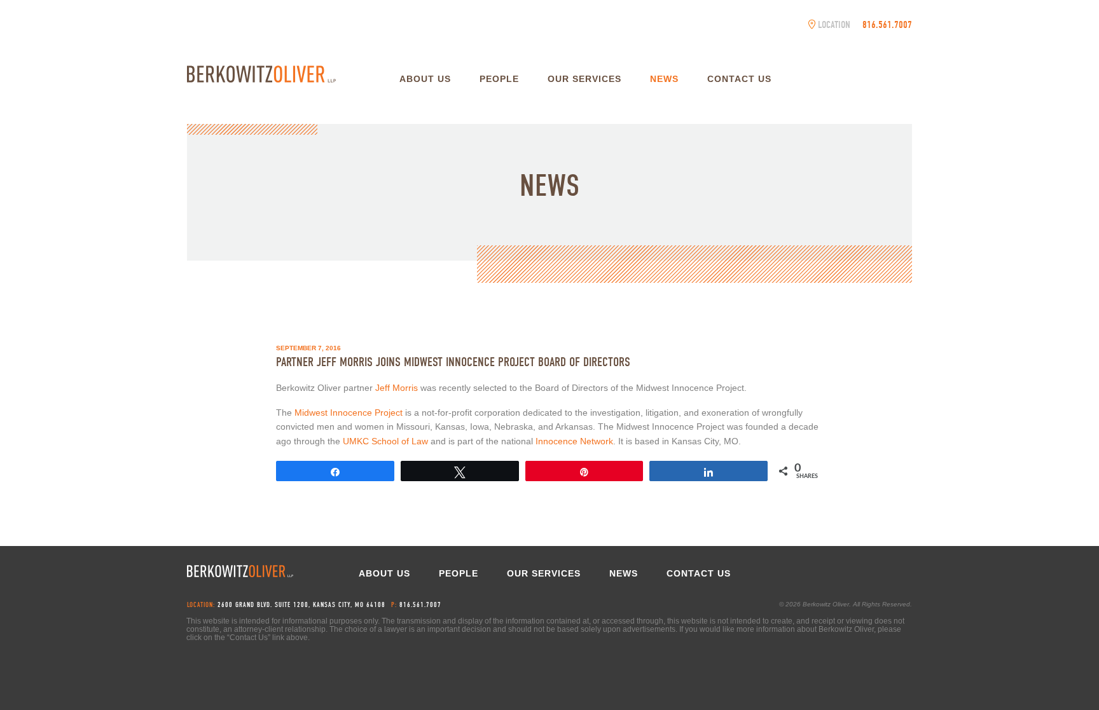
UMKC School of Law (385, 441)
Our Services (584, 79)
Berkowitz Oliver (261, 74)
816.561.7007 (887, 25)
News (664, 79)
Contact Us (739, 79)
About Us (425, 79)
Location (834, 25)
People (499, 79)
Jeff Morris (397, 388)
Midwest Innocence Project (349, 412)
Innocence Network (574, 441)
